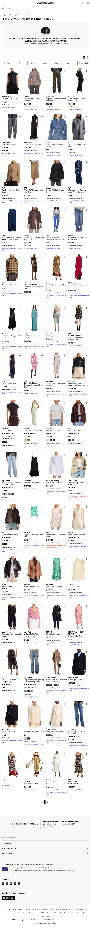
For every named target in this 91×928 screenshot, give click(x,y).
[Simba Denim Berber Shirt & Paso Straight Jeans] (56, 659)
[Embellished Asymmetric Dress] (12, 315)
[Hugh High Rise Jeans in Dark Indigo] (78, 711)
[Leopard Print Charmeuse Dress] (34, 267)
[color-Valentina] (3, 490)
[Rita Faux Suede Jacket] (78, 410)
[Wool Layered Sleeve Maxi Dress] (78, 81)
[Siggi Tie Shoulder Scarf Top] (34, 514)
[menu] (3, 2)
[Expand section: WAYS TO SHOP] (45, 850)
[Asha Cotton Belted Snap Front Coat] (34, 220)
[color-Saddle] (51, 436)
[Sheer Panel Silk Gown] (34, 127)
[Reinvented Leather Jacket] (12, 566)
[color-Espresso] (70, 436)
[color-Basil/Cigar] (28, 436)
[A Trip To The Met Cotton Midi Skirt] (34, 173)
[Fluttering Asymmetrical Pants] (12, 613)
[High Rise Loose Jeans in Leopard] (56, 81)
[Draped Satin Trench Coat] (56, 761)
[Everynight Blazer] (78, 659)
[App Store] (8, 894)
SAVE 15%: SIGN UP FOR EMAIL (27, 820)
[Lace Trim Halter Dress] (34, 410)
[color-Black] (28, 687)
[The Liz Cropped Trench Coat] (78, 462)
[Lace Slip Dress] (56, 315)
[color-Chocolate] (3, 438)
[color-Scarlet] (9, 490)
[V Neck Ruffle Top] (34, 613)
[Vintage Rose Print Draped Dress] (78, 315)
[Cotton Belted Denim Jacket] (56, 127)
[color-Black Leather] (6, 541)
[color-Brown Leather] (3, 541)
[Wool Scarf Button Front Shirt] (78, 127)
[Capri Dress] (78, 761)
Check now (70, 867)
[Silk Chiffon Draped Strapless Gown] (34, 315)
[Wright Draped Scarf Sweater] (34, 81)
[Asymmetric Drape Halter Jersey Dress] (78, 267)
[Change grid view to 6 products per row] (88, 57)
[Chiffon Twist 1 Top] (12, 81)
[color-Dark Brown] (6, 438)
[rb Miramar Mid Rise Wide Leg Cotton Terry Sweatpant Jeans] (12, 462)
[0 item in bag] (88, 3)
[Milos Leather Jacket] (12, 514)
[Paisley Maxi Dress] (12, 362)
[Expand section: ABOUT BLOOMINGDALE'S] (45, 845)
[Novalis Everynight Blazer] (34, 711)
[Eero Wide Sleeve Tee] (56, 410)
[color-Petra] (12, 490)
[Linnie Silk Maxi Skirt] (56, 566)
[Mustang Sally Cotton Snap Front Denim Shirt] (78, 173)
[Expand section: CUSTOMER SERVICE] (45, 834)
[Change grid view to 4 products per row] (84, 57)
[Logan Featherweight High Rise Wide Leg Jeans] (34, 659)
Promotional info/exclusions (57, 867)
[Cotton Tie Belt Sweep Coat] (56, 173)
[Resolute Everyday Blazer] (56, 711)
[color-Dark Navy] (28, 735)
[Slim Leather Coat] (56, 613)
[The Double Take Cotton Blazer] (12, 173)
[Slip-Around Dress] (34, 761)
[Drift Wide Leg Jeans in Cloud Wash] (78, 220)
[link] (12, 101)
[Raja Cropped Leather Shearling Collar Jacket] (78, 362)
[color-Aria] (6, 490)
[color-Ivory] (25, 735)
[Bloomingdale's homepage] (3, 15)
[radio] (3, 438)
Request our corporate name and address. (65, 916)
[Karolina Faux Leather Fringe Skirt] (12, 659)
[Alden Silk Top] (78, 566)
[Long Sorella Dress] (12, 761)
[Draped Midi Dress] (78, 613)
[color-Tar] (54, 436)
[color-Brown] (73, 436)
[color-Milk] (47, 436)
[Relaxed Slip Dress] (34, 462)
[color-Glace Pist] (25, 436)
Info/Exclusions (48, 823)
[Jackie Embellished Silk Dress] (56, 362)
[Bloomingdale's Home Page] (45, 3)
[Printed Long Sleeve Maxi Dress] (56, 267)
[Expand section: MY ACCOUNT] (45, 839)
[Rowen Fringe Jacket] (34, 566)
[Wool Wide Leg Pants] (12, 127)
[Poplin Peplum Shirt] (56, 462)
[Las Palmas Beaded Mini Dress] (56, 514)
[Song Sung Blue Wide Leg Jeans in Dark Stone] (12, 220)
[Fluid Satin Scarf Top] (78, 514)
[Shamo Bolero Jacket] (12, 711)
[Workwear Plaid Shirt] (12, 267)
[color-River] (32, 687)
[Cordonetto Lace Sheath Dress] (34, 362)
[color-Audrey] (25, 687)
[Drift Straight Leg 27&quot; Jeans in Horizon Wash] (56, 220)
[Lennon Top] (12, 410)
